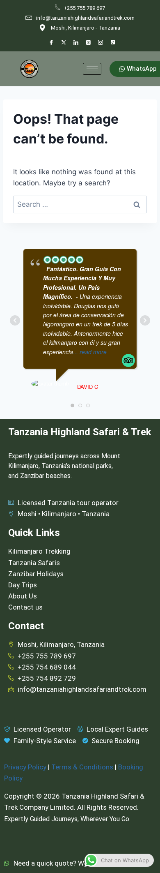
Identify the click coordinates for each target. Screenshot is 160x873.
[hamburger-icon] (92, 69)
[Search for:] (80, 204)
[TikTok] (113, 43)
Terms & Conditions (82, 767)
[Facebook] (51, 43)
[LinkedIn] (76, 43)
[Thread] (88, 43)
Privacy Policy (25, 767)
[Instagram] (100, 43)
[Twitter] (63, 43)
